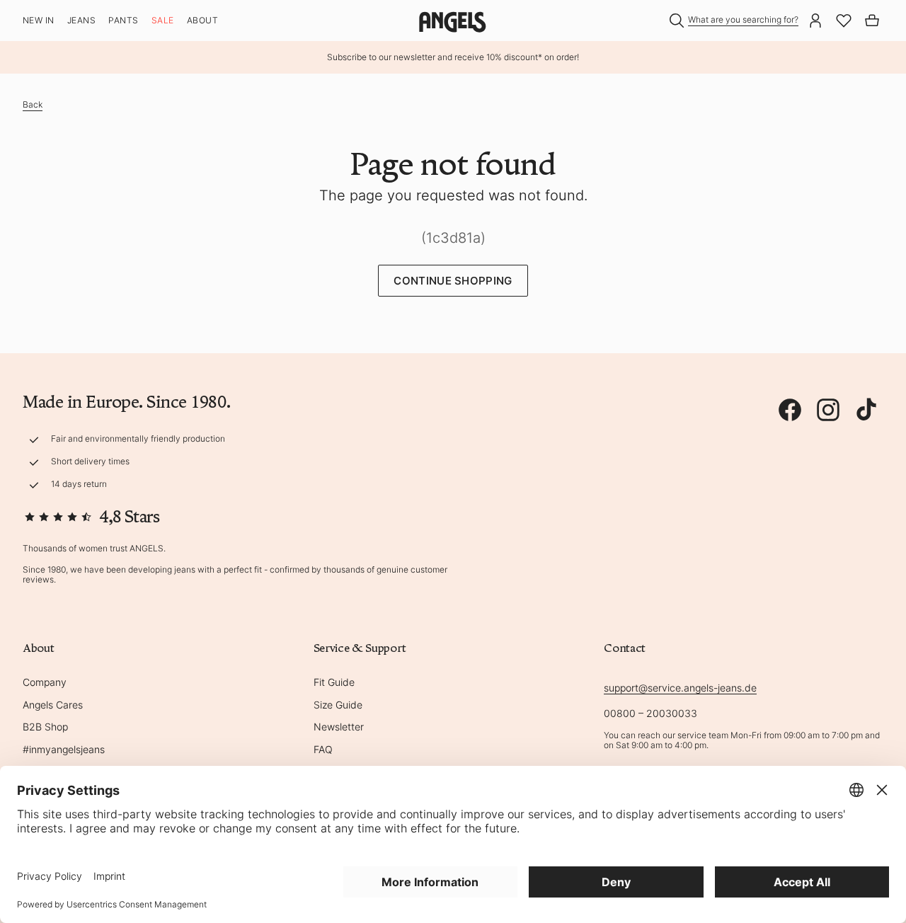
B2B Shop (45, 726)
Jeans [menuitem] (81, 20)
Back (32, 104)
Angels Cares (53, 704)
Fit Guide (334, 682)
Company (45, 682)
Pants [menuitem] (123, 20)
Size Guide (338, 704)
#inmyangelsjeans (64, 749)
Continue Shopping (453, 280)
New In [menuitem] (39, 20)
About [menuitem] (202, 20)
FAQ (323, 749)
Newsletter (339, 726)
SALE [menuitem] (162, 20)
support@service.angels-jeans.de (680, 688)
